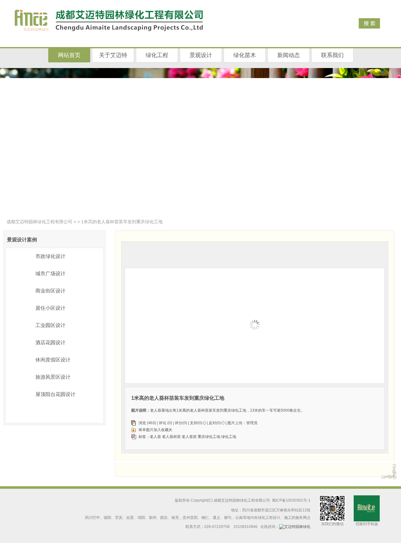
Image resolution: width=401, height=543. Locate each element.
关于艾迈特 (113, 55)
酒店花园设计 (50, 342)
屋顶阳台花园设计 (55, 394)
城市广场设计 (50, 273)
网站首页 (69, 55)
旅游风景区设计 (52, 377)
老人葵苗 (189, 437)
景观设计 (201, 55)
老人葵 (155, 437)
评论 (162, 423)
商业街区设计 (50, 290)
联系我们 (332, 55)
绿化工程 (157, 55)
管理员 (252, 423)
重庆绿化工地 (209, 437)
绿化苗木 (244, 55)
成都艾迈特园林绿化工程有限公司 (39, 221)
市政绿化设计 (50, 256)
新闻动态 (288, 55)
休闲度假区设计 (52, 359)
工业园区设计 (50, 325)
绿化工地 (228, 437)
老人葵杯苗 (171, 437)
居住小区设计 (50, 308)
